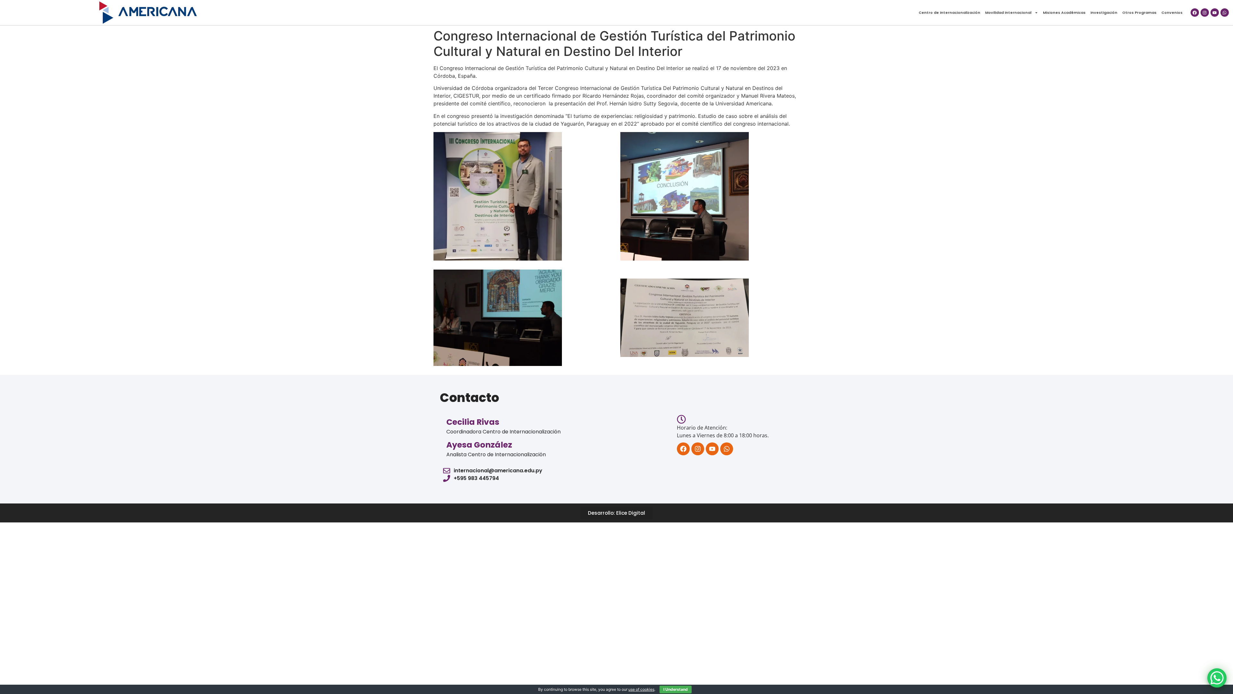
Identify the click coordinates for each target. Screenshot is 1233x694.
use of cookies (641, 689)
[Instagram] (1205, 12)
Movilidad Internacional (1008, 12)
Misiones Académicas (1064, 12)
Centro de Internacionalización (949, 12)
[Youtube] (1215, 12)
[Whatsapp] (1224, 12)
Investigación (1103, 12)
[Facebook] (1195, 12)
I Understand (675, 689)
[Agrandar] (553, 140)
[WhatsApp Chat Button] (1217, 678)
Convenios (1172, 12)
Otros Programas (1139, 12)
